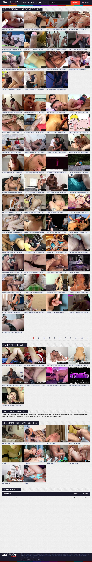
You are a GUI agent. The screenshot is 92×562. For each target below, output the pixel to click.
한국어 (64, 555)
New (32, 3)
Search (75, 2)
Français (42, 557)
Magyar (27, 554)
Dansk (22, 557)
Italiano (44, 555)
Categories (41, 3)
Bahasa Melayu (40, 554)
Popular (25, 3)
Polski (81, 554)
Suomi (80, 555)
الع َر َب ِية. (47, 554)
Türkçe (26, 557)
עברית (71, 554)
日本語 (73, 555)
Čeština (23, 554)
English (85, 555)
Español (69, 555)
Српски (85, 554)
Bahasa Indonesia (27, 555)
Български (36, 557)
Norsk (76, 555)
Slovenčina (76, 554)
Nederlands (54, 554)
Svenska (40, 555)
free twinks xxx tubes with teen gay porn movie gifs (17, 498)
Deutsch (31, 557)
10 (82, 338)
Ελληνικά (35, 555)
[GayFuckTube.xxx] (10, 3)
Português (59, 554)
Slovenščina (66, 554)
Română (60, 555)
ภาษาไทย (54, 555)
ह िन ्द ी (33, 554)
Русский (49, 555)
